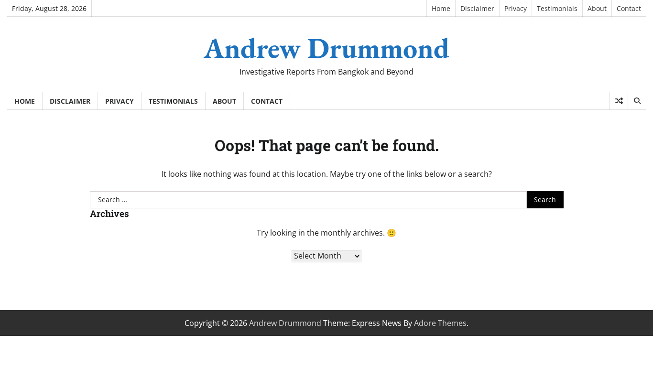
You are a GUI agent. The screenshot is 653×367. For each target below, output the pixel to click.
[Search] (637, 101)
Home (441, 8)
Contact (629, 8)
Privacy (515, 8)
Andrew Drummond (326, 47)
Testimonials (557, 8)
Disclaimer (477, 8)
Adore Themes (440, 323)
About (597, 8)
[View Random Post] (619, 101)
